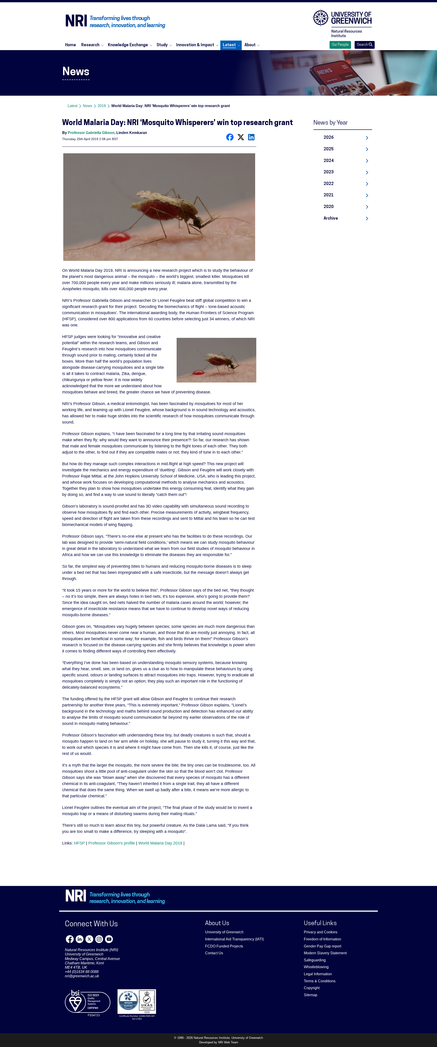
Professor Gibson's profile (111, 843)
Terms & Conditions (319, 981)
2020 (329, 207)
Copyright (312, 988)
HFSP (79, 843)
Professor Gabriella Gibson (91, 133)
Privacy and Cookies (320, 932)
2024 (329, 161)
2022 (329, 184)
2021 (329, 195)
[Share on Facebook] (229, 137)
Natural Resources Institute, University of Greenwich (228, 1037)
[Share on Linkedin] (251, 137)
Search (363, 45)
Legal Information (318, 974)
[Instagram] (99, 939)
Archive (331, 218)
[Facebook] (70, 939)
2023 (329, 172)
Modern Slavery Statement (325, 953)
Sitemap (310, 995)
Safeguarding (315, 960)
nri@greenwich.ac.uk (82, 976)
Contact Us (214, 953)
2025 (329, 149)
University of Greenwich (224, 932)
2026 (329, 138)
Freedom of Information (322, 939)
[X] (89, 939)
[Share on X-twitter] (240, 137)
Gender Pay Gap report (322, 946)
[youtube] (109, 939)
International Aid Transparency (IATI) (234, 939)
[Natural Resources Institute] (341, 23)
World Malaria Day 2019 (160, 843)
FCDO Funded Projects (224, 946)
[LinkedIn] (80, 939)
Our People (340, 45)
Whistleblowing (316, 967)
